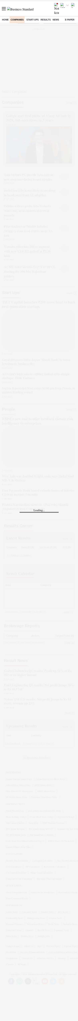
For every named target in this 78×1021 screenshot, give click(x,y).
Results (46, 19)
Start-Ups (32, 19)
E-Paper (69, 19)
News (56, 19)
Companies (17, 19)
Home (5, 19)
